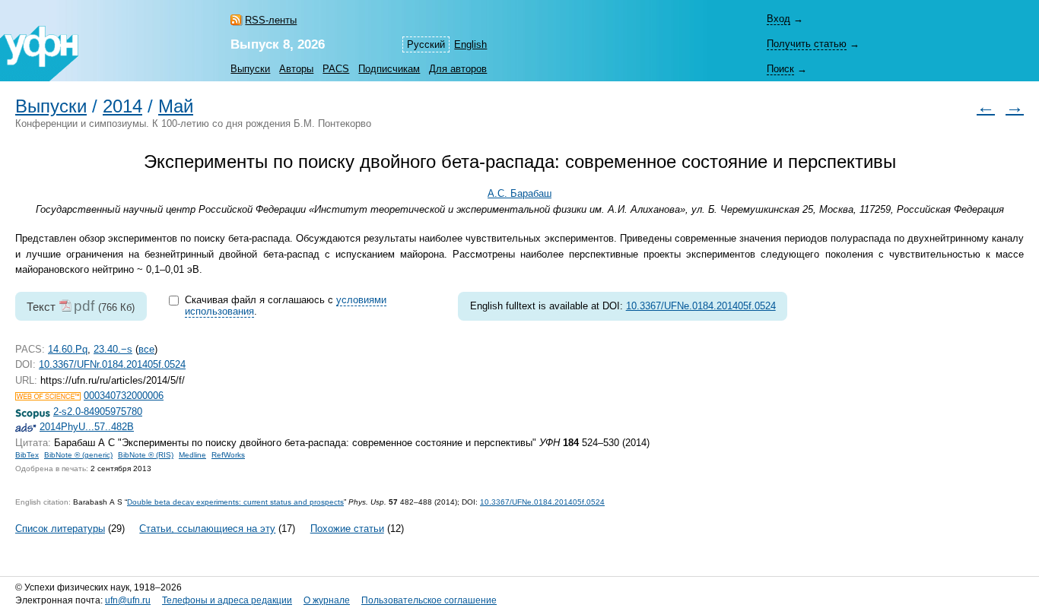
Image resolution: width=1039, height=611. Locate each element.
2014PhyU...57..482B (87, 426)
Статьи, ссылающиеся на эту (207, 528)
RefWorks (228, 455)
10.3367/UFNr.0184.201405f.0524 (112, 364)
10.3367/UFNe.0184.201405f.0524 (701, 306)
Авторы (296, 68)
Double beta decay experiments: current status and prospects (235, 502)
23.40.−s (113, 349)
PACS (336, 68)
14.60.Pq (67, 349)
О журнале (326, 600)
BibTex (27, 455)
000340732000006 (124, 395)
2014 (122, 106)
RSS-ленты (271, 20)
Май (175, 106)
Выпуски (250, 68)
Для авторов (458, 68)
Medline (192, 455)
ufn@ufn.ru (128, 600)
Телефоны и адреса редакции (227, 600)
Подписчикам (389, 68)
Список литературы (60, 528)
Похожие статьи (347, 528)
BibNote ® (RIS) (145, 455)
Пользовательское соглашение (429, 600)
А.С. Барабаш (519, 193)
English (470, 44)
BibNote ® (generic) (78, 455)
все (146, 349)
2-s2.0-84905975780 (97, 411)
